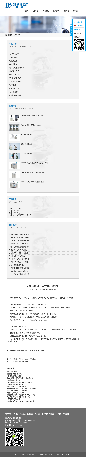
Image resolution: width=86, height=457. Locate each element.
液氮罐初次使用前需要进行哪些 (19, 247)
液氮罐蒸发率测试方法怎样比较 (19, 268)
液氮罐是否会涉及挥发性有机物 (19, 259)
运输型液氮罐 (14, 71)
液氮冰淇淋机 (14, 92)
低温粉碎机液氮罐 (26, 153)
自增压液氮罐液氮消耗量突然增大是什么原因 (21, 388)
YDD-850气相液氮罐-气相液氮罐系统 (33, 172)
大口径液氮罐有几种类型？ (15, 393)
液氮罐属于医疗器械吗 (14, 380)
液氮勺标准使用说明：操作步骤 (17, 391)
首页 (26, 11)
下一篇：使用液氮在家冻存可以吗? (18, 361)
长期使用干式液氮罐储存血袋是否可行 (19, 382)
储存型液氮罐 (14, 54)
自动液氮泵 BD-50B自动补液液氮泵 (32, 115)
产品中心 (35, 11)
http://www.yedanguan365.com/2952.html (30, 350)
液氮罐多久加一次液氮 (14, 374)
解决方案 (56, 11)
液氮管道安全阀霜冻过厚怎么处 (19, 274)
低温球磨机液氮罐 (26, 134)
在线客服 (80, 25)
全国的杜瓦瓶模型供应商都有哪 (19, 241)
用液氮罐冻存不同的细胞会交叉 (19, 271)
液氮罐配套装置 (15, 78)
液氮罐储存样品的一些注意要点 (19, 262)
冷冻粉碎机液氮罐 (26, 144)
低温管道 (12, 85)
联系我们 (75, 11)
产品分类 (13, 44)
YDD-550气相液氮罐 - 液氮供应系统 (32, 182)
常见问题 (37, 414)
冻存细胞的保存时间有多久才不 (19, 253)
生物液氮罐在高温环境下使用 (18, 250)
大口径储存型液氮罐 (16, 68)
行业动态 (13, 225)
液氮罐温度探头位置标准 (17, 256)
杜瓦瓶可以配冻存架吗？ (15, 399)
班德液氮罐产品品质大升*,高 (18, 244)
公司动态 (15, 414)
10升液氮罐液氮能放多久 (15, 376)
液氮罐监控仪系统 (15, 95)
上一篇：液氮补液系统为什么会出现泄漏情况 (21, 359)
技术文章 (20, 35)
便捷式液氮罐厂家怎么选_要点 (19, 234)
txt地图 (59, 414)
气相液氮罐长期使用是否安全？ (17, 384)
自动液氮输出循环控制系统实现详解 (18, 397)
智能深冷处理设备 (15, 82)
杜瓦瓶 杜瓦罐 (14, 75)
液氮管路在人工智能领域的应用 (17, 386)
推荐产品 (13, 106)
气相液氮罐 (13, 61)
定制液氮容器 (14, 88)
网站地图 (66, 414)
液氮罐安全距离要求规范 (15, 372)
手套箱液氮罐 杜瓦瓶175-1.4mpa (31, 125)
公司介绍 (66, 11)
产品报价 (46, 11)
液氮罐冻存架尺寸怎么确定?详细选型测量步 (21, 401)
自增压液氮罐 (14, 57)
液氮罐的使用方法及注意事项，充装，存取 (21, 395)
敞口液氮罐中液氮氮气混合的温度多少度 (20, 378)
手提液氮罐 (13, 64)
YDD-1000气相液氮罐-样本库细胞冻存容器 (34, 163)
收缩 (71, 30)
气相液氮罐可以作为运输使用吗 (19, 237)
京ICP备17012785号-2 (64, 454)
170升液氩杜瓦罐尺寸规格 (17, 265)
